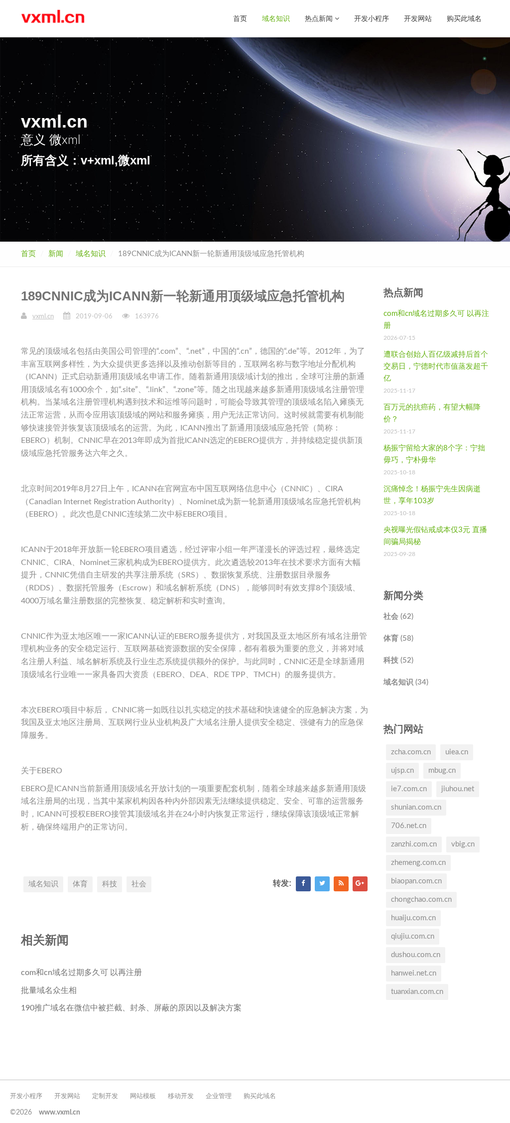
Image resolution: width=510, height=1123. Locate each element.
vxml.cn (43, 316)
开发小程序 (371, 18)
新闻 (55, 254)
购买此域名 (464, 18)
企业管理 (219, 1096)
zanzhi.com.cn (414, 844)
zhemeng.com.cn (418, 862)
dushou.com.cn (415, 955)
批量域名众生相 (49, 990)
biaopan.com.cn (416, 881)
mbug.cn (442, 770)
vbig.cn (463, 844)
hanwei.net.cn (413, 973)
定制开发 (105, 1096)
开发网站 (418, 18)
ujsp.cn (402, 770)
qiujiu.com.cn (412, 936)
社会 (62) (398, 616)
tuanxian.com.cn (417, 991)
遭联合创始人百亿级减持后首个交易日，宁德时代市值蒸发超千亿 (435, 366)
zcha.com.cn (411, 752)
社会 (138, 884)
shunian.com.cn (416, 807)
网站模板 (143, 1096)
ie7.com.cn (409, 789)
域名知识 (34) (405, 682)
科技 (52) (398, 660)
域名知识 (276, 18)
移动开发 (181, 1096)
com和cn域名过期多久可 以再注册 (81, 973)
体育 (80, 884)
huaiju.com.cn (413, 918)
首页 (240, 18)
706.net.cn (408, 826)
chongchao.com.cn (421, 899)
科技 (109, 884)
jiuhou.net (457, 789)
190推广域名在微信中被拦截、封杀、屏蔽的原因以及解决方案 (131, 1008)
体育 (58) (398, 638)
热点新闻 (320, 18)
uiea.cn (456, 752)
